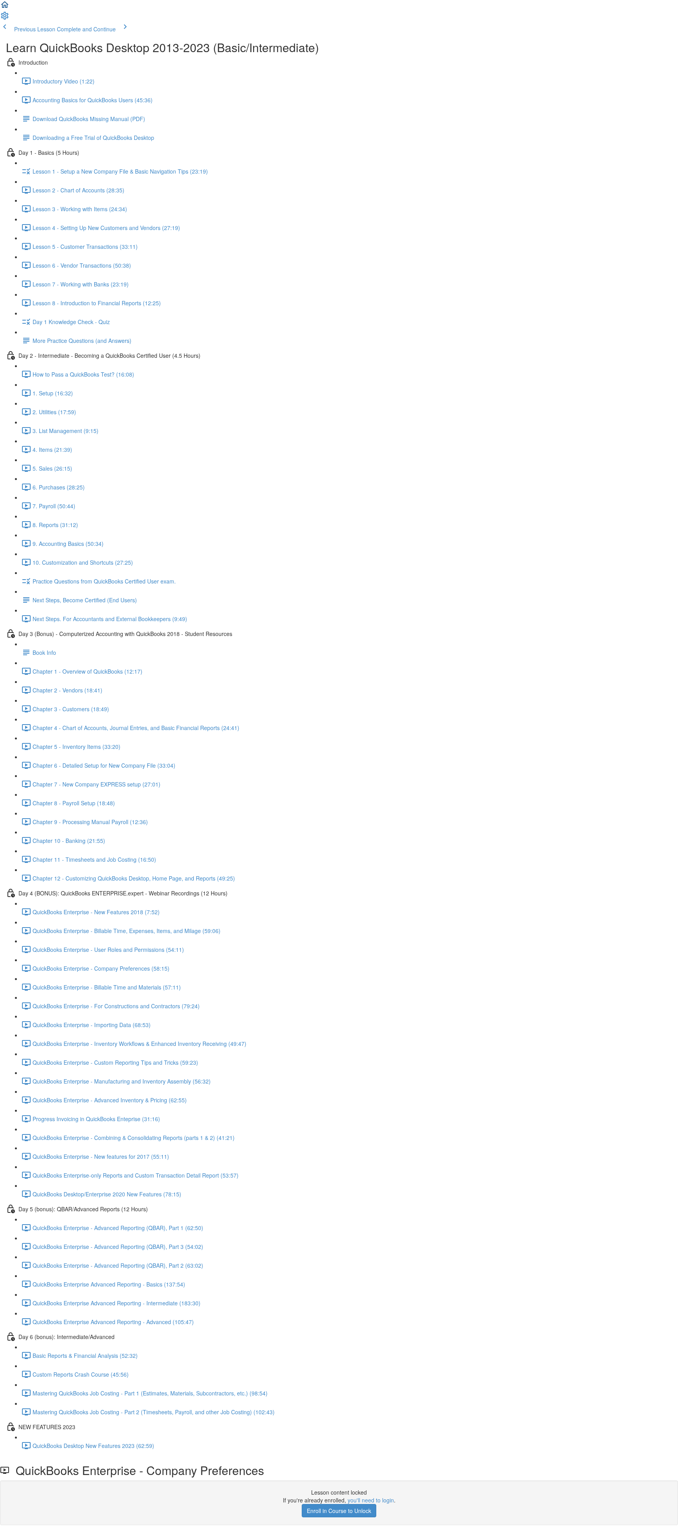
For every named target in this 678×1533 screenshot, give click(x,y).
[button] (4, 7)
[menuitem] (4, 18)
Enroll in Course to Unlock (339, 1511)
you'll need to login (371, 1500)
